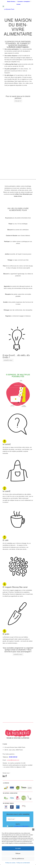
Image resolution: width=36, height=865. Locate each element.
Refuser (18, 853)
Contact (18, 4)
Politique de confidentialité (23, 862)
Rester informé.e (11, 1)
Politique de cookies (10, 862)
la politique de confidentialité (21, 826)
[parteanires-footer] (18, 795)
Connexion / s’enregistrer (23, 1)
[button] (33, 829)
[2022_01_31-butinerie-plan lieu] (18, 392)
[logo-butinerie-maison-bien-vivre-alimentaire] (15, 9)
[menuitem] (11, 1)
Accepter (18, 848)
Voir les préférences (18, 858)
